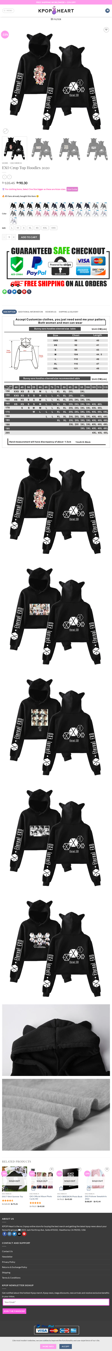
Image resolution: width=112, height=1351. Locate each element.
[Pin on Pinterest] (24, 291)
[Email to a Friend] (19, 291)
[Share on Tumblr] (29, 291)
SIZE (4, 228)
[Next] (104, 80)
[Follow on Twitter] (14, 1233)
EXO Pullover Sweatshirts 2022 (96, 1197)
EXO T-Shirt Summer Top (12, 1196)
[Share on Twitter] (14, 291)
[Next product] (4, 177)
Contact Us (7, 1251)
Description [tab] (9, 312)
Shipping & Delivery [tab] (68, 312)
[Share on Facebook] (9, 291)
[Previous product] (9, 177)
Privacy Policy (8, 1262)
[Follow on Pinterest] (24, 1233)
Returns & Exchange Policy (14, 1267)
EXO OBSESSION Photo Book (69, 1196)
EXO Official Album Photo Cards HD (41, 1197)
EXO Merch (16, 163)
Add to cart (29, 237)
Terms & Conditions (11, 1277)
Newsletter (7, 1256)
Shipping (6, 1272)
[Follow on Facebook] (4, 1233)
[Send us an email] (19, 1233)
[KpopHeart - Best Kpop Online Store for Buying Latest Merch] (56, 11)
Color (4, 214)
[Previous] (7, 80)
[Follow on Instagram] (9, 1233)
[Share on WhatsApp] (4, 291)
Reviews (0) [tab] (50, 312)
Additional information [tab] (30, 312)
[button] (8, 10)
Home (5, 163)
